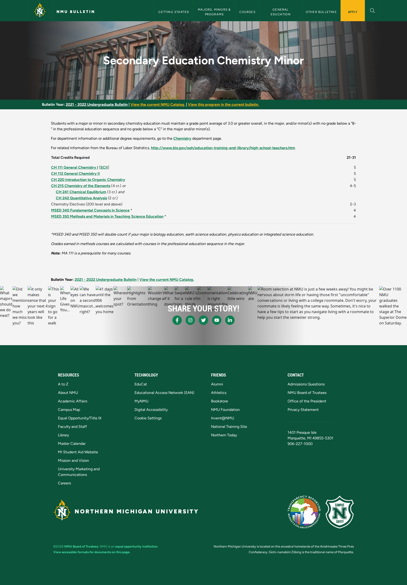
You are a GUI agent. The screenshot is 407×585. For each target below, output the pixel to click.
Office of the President (307, 401)
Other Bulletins (321, 12)
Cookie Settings (148, 418)
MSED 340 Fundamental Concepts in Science (90, 210)
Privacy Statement (303, 409)
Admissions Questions (306, 384)
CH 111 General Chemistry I (74, 167)
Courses (247, 12)
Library (63, 435)
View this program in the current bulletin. (223, 104)
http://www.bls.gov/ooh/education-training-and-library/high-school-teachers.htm (223, 148)
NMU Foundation (225, 409)
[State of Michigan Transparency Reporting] (304, 511)
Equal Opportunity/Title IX (80, 418)
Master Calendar (71, 443)
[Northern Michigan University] (40, 10)
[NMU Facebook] (177, 320)
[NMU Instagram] (190, 320)
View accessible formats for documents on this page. (91, 552)
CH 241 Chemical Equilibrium (81, 192)
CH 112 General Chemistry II (75, 173)
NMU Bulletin (76, 11)
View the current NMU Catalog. (157, 104)
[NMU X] (203, 320)
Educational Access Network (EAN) (164, 392)
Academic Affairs (72, 401)
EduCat (140, 384)
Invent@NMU (222, 418)
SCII (104, 167)
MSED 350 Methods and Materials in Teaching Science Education (107, 216)
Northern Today (224, 435)
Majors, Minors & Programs (215, 12)
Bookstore (219, 401)
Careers (64, 483)
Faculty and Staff (72, 426)
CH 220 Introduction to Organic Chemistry (88, 179)
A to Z (63, 384)
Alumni (217, 384)
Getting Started (173, 12)
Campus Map (69, 409)
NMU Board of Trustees (307, 392)
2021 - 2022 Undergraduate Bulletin (97, 104)
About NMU (68, 392)
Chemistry (182, 138)
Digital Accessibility (151, 409)
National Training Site (229, 426)
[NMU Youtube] (216, 320)
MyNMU (141, 401)
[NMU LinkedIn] (230, 320)
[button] (372, 10)
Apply (352, 12)
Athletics (218, 392)
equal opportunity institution (136, 546)
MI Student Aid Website (78, 452)
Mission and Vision (73, 460)
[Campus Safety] (340, 511)
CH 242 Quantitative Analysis (81, 198)
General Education (281, 12)
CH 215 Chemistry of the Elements (80, 186)
